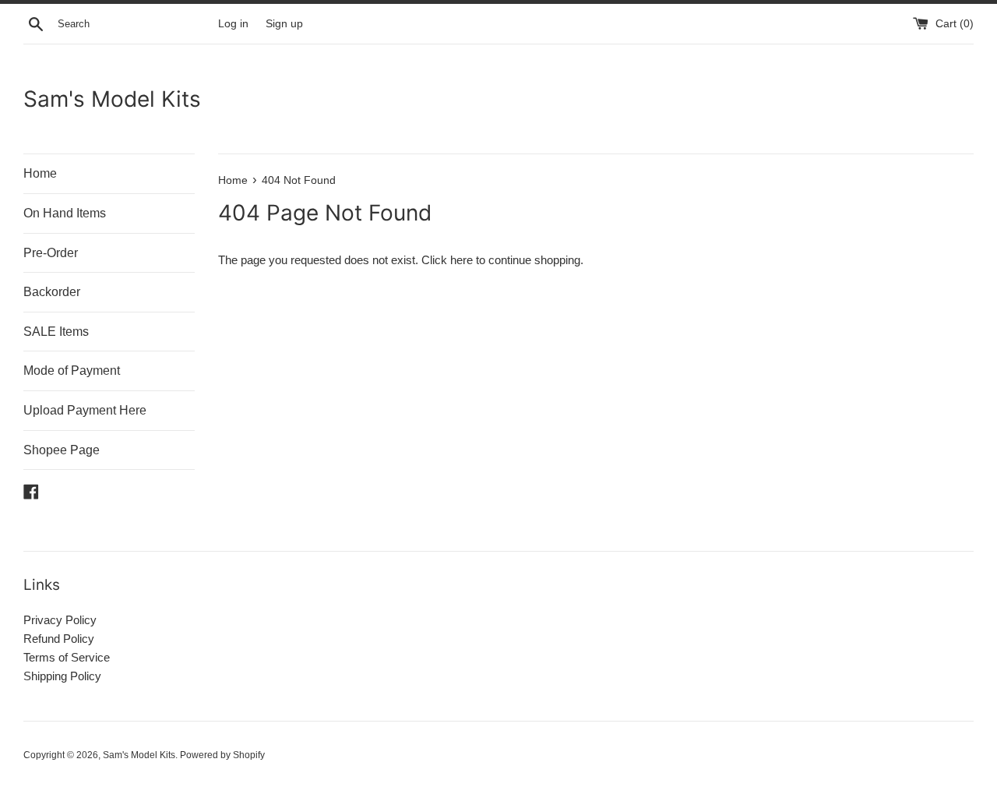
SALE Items (56, 331)
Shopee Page (61, 450)
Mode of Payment (71, 370)
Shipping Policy (62, 676)
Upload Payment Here (84, 410)
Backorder (51, 291)
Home (40, 173)
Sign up (284, 24)
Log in (233, 24)
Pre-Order (50, 252)
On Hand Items (64, 213)
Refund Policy (58, 638)
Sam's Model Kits (112, 99)
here (461, 259)
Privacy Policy (60, 619)
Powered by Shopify (222, 755)
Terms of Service (66, 657)
